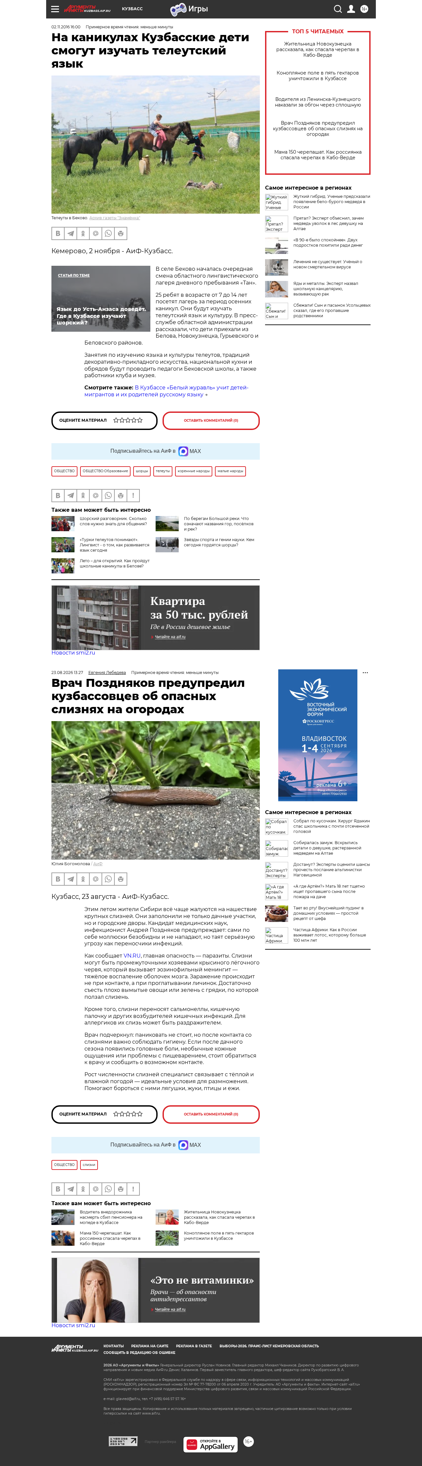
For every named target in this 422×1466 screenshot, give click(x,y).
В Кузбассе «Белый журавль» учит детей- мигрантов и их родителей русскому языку (166, 391)
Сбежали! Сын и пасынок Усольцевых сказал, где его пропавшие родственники (332, 310)
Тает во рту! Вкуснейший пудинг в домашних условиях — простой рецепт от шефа (328, 913)
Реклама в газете (194, 1346)
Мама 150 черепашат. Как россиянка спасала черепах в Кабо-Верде (318, 155)
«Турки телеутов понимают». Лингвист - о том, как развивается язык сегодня (114, 545)
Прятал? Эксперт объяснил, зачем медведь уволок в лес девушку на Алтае (328, 223)
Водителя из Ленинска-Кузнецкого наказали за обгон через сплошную (318, 102)
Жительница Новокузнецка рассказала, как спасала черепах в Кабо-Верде (317, 49)
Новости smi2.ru (73, 653)
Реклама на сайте (149, 1346)
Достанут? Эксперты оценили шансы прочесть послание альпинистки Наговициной (331, 869)
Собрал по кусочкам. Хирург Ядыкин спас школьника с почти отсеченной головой (331, 826)
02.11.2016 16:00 (65, 26)
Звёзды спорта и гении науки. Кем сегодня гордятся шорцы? (219, 542)
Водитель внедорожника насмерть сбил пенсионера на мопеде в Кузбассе (111, 1217)
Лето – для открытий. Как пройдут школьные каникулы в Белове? (115, 563)
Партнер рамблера (160, 1442)
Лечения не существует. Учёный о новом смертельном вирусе (327, 264)
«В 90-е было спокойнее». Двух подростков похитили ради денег (328, 242)
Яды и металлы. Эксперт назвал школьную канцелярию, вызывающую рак (325, 288)
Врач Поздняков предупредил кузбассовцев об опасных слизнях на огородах (318, 128)
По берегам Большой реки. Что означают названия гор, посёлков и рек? (219, 524)
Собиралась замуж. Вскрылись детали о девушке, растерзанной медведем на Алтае (327, 848)
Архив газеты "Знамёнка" (114, 217)
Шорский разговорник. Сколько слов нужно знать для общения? (113, 521)
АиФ (98, 863)
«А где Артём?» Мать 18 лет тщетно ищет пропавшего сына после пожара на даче (329, 891)
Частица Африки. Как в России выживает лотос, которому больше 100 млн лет (329, 935)
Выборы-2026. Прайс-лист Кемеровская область (269, 1346)
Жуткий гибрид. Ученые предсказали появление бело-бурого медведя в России (331, 201)
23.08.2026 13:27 (67, 672)
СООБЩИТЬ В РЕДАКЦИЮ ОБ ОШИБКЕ (139, 1353)
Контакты (114, 1346)
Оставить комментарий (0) (211, 420)
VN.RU (132, 956)
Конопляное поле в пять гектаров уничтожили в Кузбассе (318, 75)
